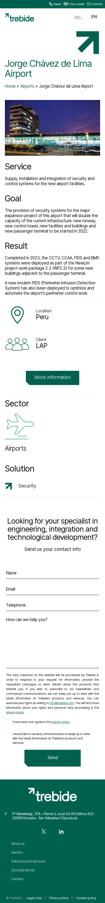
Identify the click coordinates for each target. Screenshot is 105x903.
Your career (76, 4)
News (57, 4)
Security (27, 486)
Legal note (34, 898)
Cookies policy (86, 898)
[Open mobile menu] (79, 17)
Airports (27, 86)
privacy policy (15, 712)
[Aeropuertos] (52, 435)
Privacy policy (58, 898)
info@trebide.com (62, 703)
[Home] (19, 20)
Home (10, 86)
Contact (97, 4)
